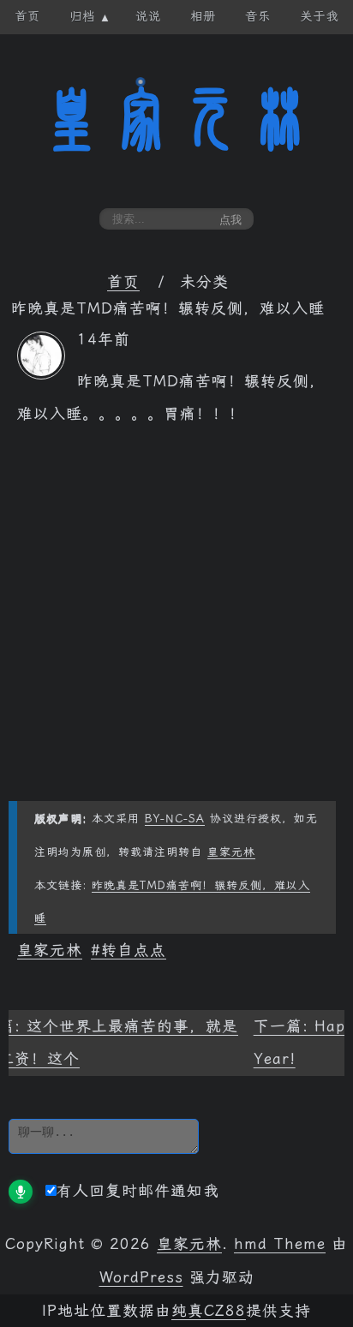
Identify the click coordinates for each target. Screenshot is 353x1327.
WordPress (141, 1277)
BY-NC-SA (175, 818)
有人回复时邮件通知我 (138, 1190)
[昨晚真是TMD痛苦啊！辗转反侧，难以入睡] (41, 374)
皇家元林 (176, 119)
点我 (230, 219)
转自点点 (133, 950)
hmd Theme (280, 1243)
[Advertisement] (176, 624)
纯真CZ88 (208, 1310)
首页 (123, 281)
